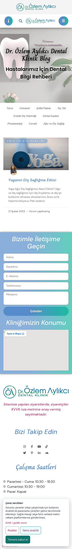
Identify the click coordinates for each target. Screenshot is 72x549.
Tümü (10, 108)
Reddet (12, 530)
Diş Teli (62, 108)
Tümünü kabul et (18, 539)
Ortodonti (25, 108)
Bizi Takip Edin (36, 432)
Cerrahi (33, 123)
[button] (20, 21)
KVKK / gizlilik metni (16, 522)
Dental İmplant (51, 116)
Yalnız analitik (30, 530)
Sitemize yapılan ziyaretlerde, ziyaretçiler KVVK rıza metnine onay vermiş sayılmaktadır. (36, 409)
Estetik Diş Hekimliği (25, 116)
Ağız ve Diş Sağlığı (54, 123)
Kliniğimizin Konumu (36, 322)
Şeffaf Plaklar (43, 108)
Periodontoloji (15, 123)
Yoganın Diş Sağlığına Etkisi (32, 180)
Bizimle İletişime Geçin (36, 242)
